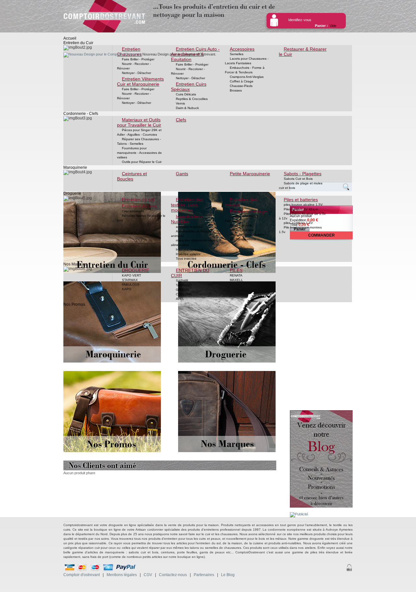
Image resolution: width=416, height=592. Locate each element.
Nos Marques (75, 264)
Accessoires (242, 49)
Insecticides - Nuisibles (187, 219)
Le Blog (228, 575)
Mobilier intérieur (242, 230)
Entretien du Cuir (78, 43)
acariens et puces (189, 226)
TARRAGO (184, 285)
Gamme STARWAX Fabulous (241, 219)
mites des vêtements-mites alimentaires (193, 243)
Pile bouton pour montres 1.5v (300, 230)
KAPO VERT (131, 275)
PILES (236, 270)
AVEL (180, 299)
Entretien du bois (139, 206)
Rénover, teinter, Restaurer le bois (141, 218)
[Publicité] (299, 514)
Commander (321, 235)
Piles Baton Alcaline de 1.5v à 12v (302, 216)
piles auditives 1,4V (298, 223)
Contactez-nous (173, 575)
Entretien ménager (249, 211)
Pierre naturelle (241, 225)
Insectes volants (188, 254)
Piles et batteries (301, 199)
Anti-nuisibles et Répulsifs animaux (192, 233)
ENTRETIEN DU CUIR (190, 273)
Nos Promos (74, 304)
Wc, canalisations (243, 239)
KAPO (126, 289)
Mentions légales (122, 575)
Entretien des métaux (241, 202)
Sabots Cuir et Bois (298, 178)
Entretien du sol (138, 199)
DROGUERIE (135, 270)
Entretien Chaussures (129, 51)
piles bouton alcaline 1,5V (303, 204)
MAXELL (236, 280)
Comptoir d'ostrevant (81, 575)
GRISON (182, 289)
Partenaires (204, 575)
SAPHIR (182, 280)
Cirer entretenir (133, 211)
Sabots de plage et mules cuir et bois (300, 185)
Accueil (69, 38)
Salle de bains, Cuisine (247, 234)
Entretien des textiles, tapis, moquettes (187, 205)
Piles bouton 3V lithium (301, 209)
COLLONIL (184, 294)
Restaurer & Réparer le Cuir (303, 51)
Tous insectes (186, 258)
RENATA (236, 275)
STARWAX (130, 280)
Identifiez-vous (299, 20)
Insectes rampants (189, 249)
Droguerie (72, 193)
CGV (148, 575)
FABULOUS (130, 284)
